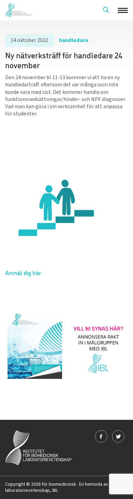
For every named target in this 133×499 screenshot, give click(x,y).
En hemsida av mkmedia (103, 484)
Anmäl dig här (23, 272)
